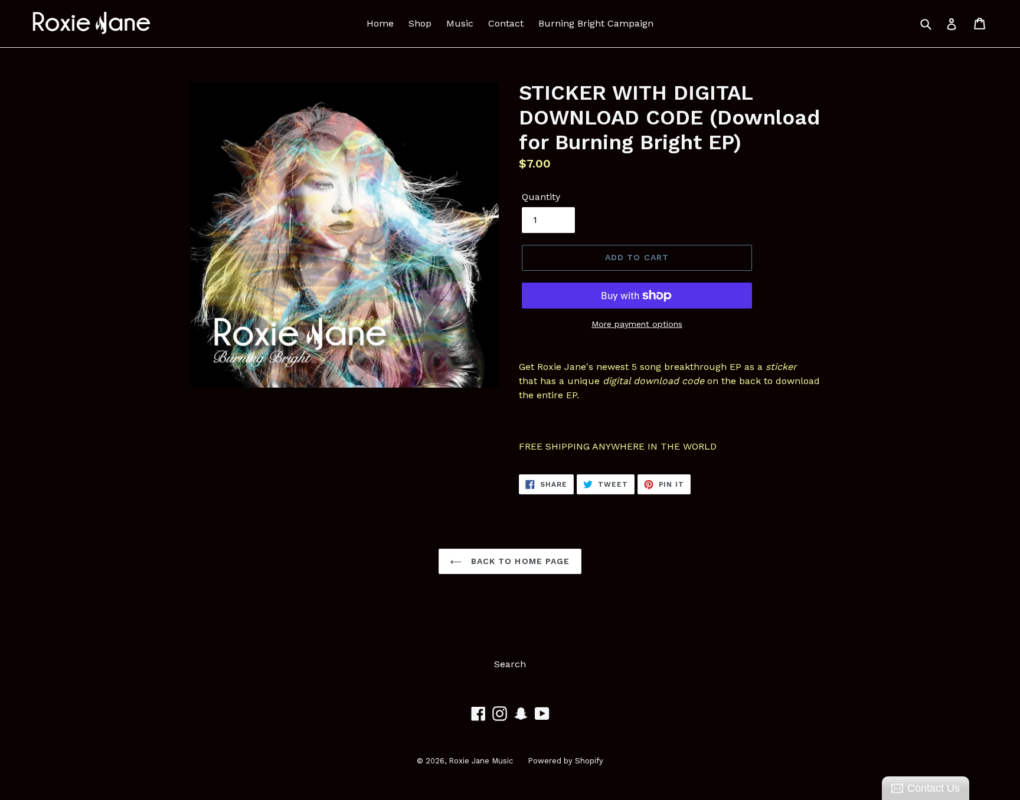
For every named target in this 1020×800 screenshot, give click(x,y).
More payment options (636, 324)
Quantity (541, 196)
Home (380, 23)
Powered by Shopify (565, 760)
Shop (419, 23)
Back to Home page (519, 561)
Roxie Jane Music (481, 760)
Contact (506, 23)
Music (459, 23)
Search (510, 664)
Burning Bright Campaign (595, 23)
